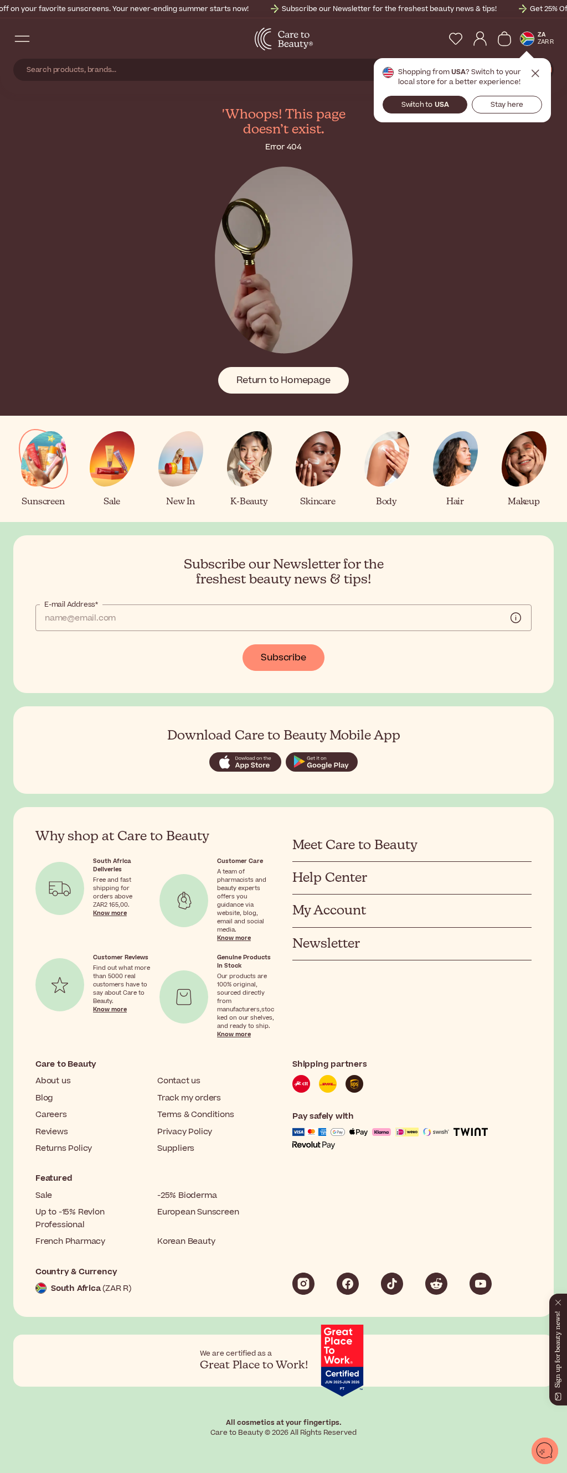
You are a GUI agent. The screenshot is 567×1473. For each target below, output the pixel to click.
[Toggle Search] (44, 38)
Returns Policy (63, 1148)
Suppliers (175, 1148)
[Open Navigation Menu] (22, 39)
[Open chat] (545, 1451)
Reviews (51, 1132)
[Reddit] (436, 1284)
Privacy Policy (184, 1132)
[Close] (558, 1300)
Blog (44, 1098)
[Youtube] (481, 1284)
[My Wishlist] (456, 39)
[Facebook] (348, 1284)
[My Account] (480, 39)
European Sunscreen (198, 1212)
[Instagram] (303, 1284)
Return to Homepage (283, 380)
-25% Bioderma (187, 1195)
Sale (43, 1195)
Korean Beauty (186, 1241)
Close (535, 73)
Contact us (178, 1081)
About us (52, 1081)
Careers (51, 1114)
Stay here (507, 105)
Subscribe (283, 657)
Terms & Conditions (195, 1114)
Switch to (425, 105)
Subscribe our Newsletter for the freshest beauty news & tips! (389, 9)
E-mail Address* (71, 604)
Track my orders (189, 1098)
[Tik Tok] (392, 1284)
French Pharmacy (70, 1241)
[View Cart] (504, 39)
